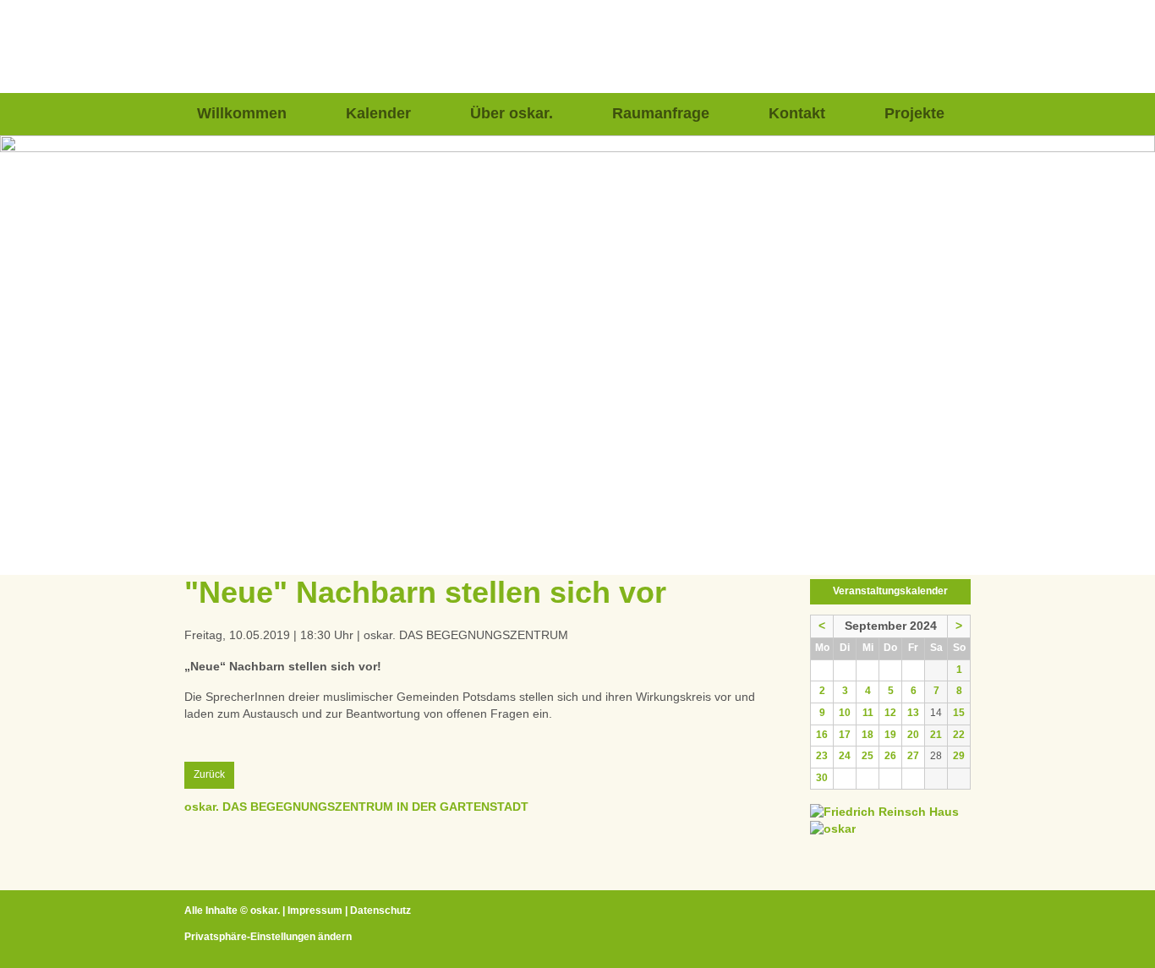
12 (890, 713)
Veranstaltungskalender (890, 591)
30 (822, 778)
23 (822, 756)
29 (959, 756)
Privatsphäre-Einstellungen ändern (268, 937)
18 (867, 735)
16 (822, 735)
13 (913, 713)
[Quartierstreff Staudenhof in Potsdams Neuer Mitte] (833, 828)
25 (867, 756)
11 (867, 713)
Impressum (314, 910)
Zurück (209, 774)
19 (890, 735)
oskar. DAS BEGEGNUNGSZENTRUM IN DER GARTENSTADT (356, 806)
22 (959, 735)
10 (845, 713)
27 (913, 756)
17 (845, 735)
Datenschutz (380, 910)
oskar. (265, 910)
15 (959, 713)
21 (936, 735)
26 (890, 756)
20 (913, 735)
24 (845, 756)
